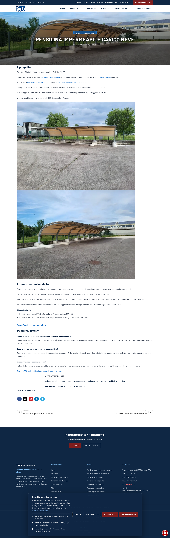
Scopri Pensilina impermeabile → (31, 325)
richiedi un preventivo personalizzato (71, 82)
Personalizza (92, 514)
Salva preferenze (128, 514)
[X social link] (25, 399)
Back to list (85, 412)
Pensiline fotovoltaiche (59, 477)
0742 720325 (25, 2)
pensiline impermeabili (50, 77)
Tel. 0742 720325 (91, 445)
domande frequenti (103, 77)
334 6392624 (39, 2)
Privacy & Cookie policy (40, 511)
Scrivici (75, 445)
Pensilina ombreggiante (95, 481)
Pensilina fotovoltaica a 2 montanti (99, 470)
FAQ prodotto (79, 381)
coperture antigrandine (77, 386)
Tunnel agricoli (56, 484)
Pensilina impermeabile (95, 477)
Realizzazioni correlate (96, 381)
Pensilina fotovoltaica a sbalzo (98, 474)
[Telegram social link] (42, 399)
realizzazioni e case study (37, 82)
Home (53, 470)
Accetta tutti (110, 514)
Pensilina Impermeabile (85, 33)
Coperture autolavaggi (59, 481)
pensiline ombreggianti (55, 386)
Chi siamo (54, 474)
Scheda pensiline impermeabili (58, 381)
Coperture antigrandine (95, 488)
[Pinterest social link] (31, 399)
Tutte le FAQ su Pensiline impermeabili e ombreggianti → (41, 371)
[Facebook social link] (19, 399)
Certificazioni (56, 492)
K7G (81, 45)
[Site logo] (20, 9)
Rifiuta (78, 514)
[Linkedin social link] (36, 399)
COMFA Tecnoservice (26, 390)
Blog (53, 488)
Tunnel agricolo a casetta (96, 492)
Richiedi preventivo (143, 2)
